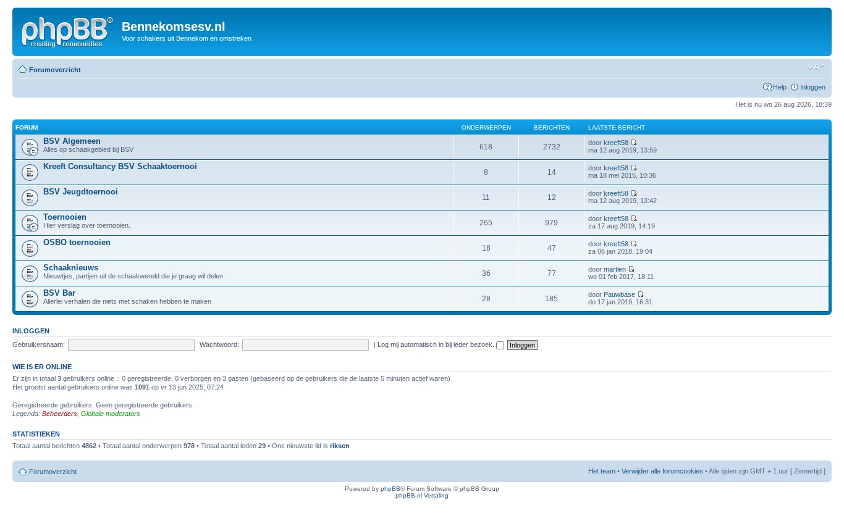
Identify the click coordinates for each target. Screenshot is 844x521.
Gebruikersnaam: (38, 344)
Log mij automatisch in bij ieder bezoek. (437, 344)
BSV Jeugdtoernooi (80, 191)
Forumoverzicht (55, 69)
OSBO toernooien (77, 242)
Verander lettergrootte (816, 67)
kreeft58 (616, 142)
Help (780, 87)
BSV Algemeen (72, 141)
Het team (601, 471)
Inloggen (812, 87)
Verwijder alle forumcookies (662, 471)
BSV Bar (59, 293)
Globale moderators (110, 413)
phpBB (390, 488)
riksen (340, 445)
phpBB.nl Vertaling (422, 495)
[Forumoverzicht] (68, 30)
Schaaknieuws (70, 267)
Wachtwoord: (219, 344)
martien (615, 269)
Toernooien (65, 217)
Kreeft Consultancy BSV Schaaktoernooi (120, 166)
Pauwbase (619, 294)
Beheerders (59, 413)
